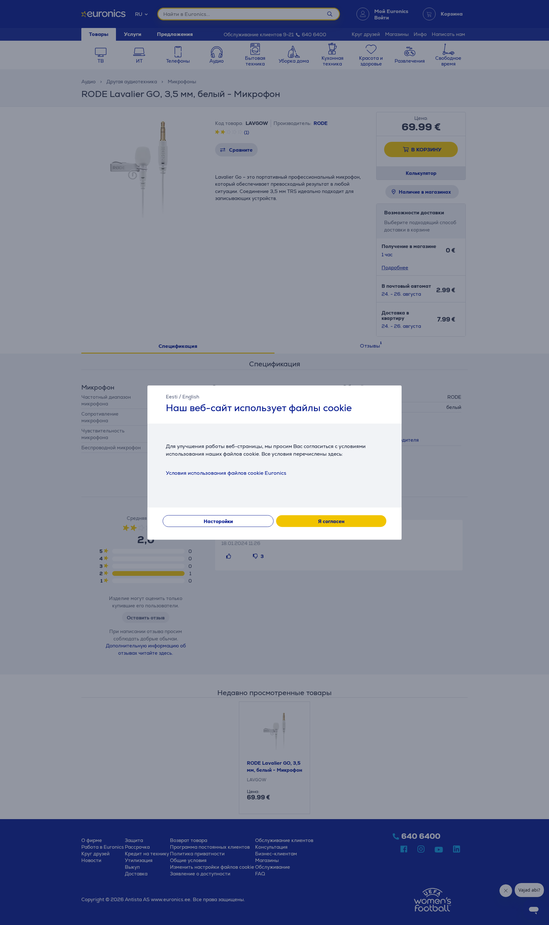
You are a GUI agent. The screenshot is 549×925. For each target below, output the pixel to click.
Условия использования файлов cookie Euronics (226, 473)
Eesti (172, 397)
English (190, 397)
